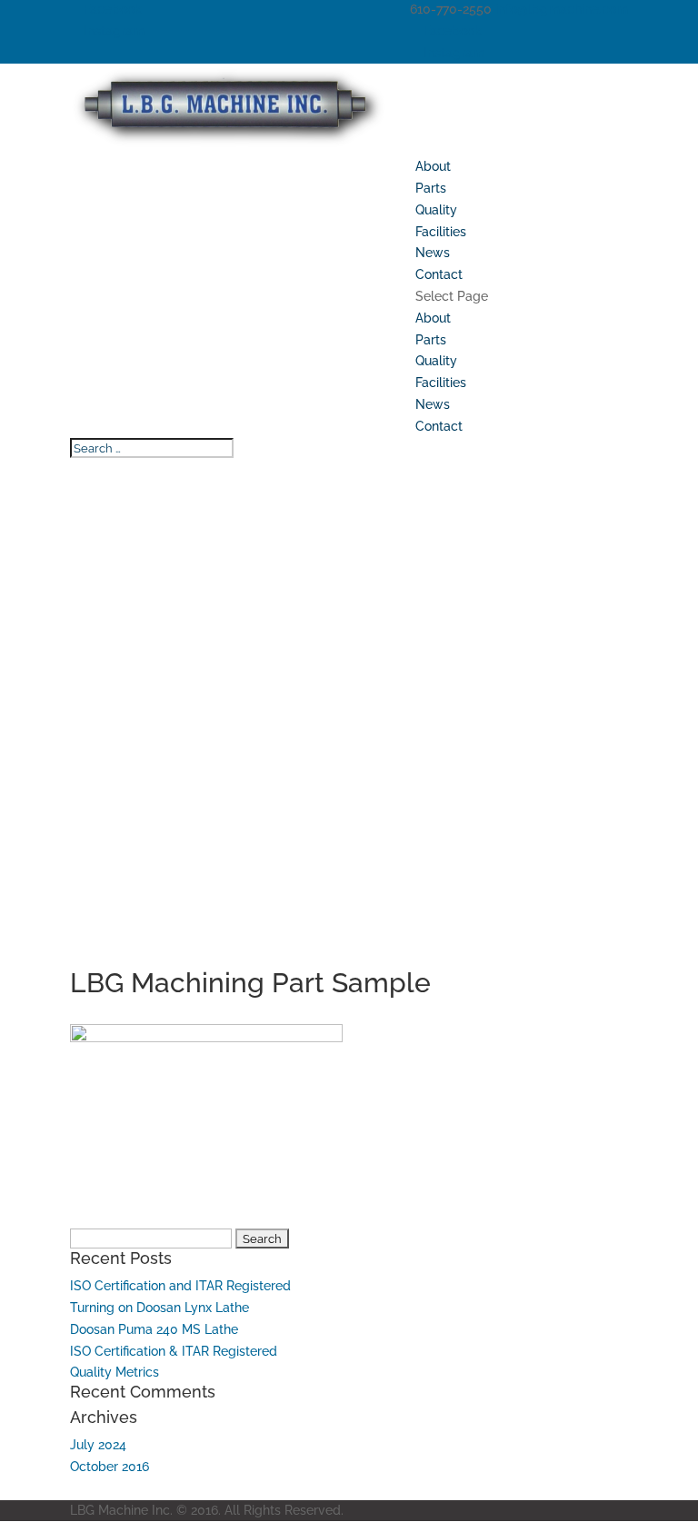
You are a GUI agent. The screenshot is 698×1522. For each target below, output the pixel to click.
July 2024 (98, 1444)
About (433, 166)
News (432, 252)
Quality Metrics (114, 1372)
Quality (436, 210)
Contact (439, 274)
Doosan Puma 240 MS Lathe (154, 1329)
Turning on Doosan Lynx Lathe (159, 1307)
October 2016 (109, 1466)
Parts (430, 188)
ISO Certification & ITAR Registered (173, 1351)
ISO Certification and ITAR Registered (180, 1285)
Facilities (440, 231)
